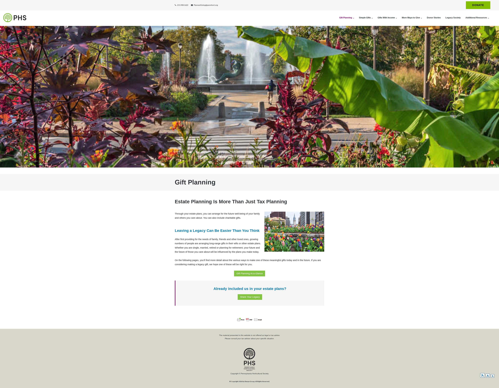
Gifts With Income (386, 18)
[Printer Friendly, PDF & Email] (249, 315)
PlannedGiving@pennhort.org (206, 5)
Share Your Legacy (250, 297)
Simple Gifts (365, 18)
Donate (478, 5)
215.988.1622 (182, 5)
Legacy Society (453, 18)
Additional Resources (476, 18)
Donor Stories (434, 18)
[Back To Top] (492, 382)
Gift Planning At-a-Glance (249, 273)
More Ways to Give (411, 18)
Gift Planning (345, 18)
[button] (482, 375)
